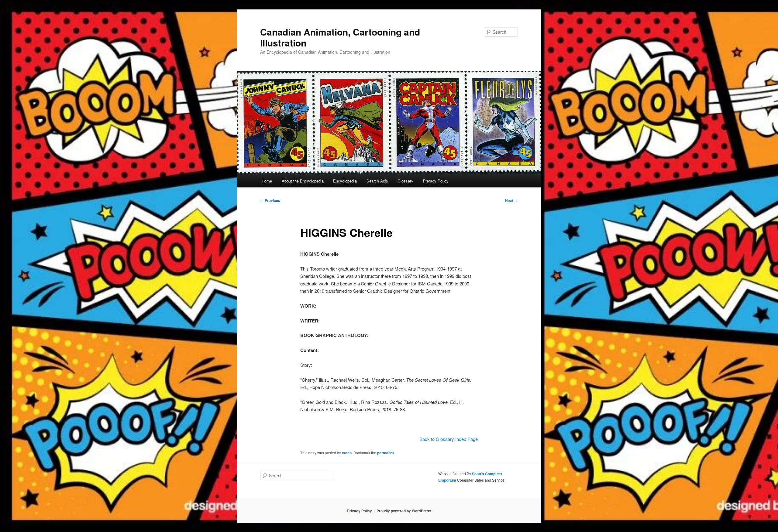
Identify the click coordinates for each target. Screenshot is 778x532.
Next (511, 200)
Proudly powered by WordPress (404, 510)
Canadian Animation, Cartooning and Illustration (340, 37)
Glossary (405, 181)
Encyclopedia (345, 181)
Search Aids (377, 181)
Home (267, 181)
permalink (385, 452)
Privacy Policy (436, 181)
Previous (270, 200)
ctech (347, 452)
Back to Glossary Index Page (448, 439)
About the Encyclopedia (303, 181)
